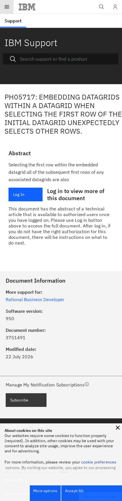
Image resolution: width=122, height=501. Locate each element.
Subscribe (19, 400)
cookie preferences (99, 462)
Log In (18, 194)
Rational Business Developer (35, 299)
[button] (118, 428)
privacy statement (87, 473)
